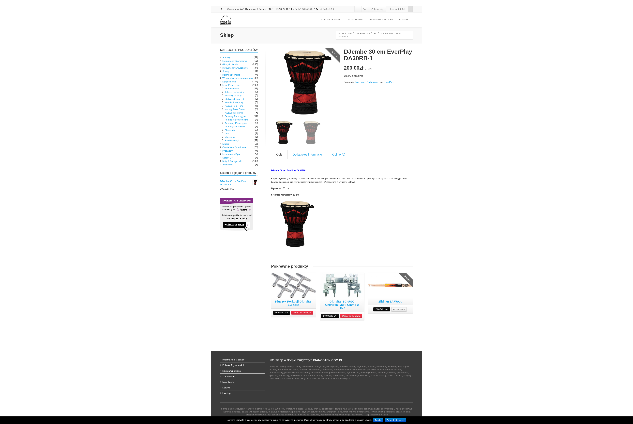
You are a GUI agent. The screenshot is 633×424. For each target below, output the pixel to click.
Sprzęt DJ (227, 157)
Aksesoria (230, 130)
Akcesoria (227, 164)
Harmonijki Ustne (231, 74)
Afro (357, 82)
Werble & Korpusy (234, 102)
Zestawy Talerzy (233, 95)
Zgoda (378, 420)
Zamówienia (228, 376)
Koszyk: (397, 9)
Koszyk (226, 387)
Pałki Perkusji (232, 140)
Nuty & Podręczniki (232, 161)
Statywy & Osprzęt (234, 99)
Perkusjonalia (232, 88)
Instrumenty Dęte (231, 154)
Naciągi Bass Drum (235, 109)
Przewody (227, 150)
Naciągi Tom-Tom (234, 106)
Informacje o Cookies (233, 359)
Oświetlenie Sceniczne (234, 147)
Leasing (226, 393)
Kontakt (404, 19)
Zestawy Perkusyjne (235, 116)
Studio (225, 144)
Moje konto (355, 19)
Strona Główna (331, 19)
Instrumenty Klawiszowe (234, 61)
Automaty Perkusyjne (236, 123)
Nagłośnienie (229, 81)
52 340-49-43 (305, 9)
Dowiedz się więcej (395, 420)
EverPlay (388, 82)
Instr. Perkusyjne (369, 82)
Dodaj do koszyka (302, 312)
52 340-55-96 (326, 9)
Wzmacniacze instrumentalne (237, 78)
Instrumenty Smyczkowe (235, 67)
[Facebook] (358, 9)
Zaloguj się (377, 9)
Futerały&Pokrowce (235, 126)
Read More (399, 309)
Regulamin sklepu (231, 371)
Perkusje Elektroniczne (236, 119)
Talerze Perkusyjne (234, 92)
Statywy (226, 57)
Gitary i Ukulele (230, 64)
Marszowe (230, 137)
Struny (225, 71)
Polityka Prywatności (233, 365)
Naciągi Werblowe (234, 112)
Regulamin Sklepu (381, 19)
